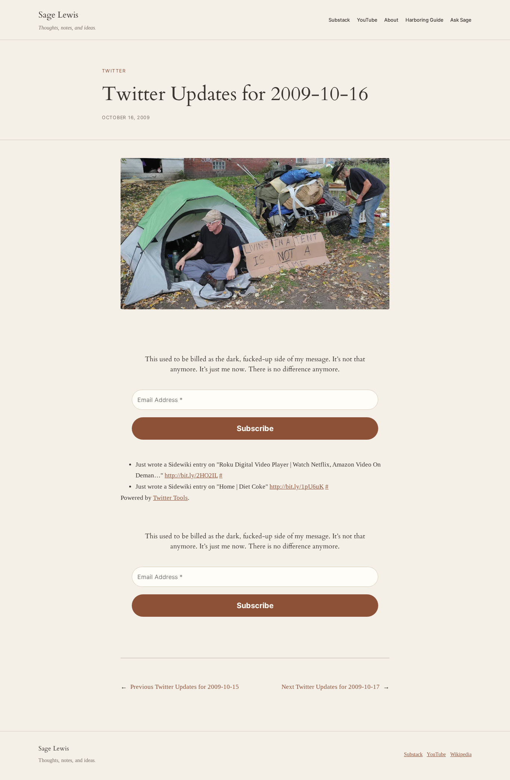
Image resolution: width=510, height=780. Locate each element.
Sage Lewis (58, 15)
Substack (413, 754)
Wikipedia (461, 754)
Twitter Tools (170, 497)
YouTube (436, 754)
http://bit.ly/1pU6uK (297, 486)
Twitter (114, 71)
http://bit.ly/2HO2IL (191, 475)
